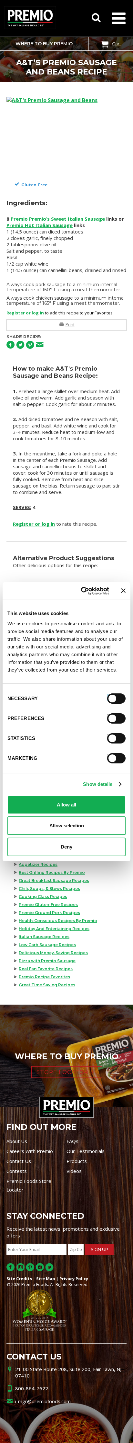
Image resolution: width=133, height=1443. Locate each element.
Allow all (66, 804)
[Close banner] (123, 590)
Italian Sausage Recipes (44, 936)
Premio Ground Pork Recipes (49, 912)
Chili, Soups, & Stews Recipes (49, 888)
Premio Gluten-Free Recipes (48, 904)
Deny (66, 846)
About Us (16, 1141)
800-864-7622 (31, 1388)
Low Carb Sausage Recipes (47, 944)
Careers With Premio (29, 1151)
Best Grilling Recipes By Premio (52, 872)
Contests (16, 1171)
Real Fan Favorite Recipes (46, 968)
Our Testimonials (85, 1151)
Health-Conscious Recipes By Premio (58, 920)
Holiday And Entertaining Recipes (54, 928)
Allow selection (66, 825)
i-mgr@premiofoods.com (43, 1401)
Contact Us (18, 1161)
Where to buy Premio (44, 44)
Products (76, 1161)
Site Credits (19, 1278)
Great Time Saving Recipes (47, 984)
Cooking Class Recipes (43, 896)
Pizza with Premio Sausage (47, 960)
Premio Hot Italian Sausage (39, 225)
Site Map (45, 1278)
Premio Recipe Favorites (44, 976)
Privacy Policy (73, 1278)
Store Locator (62, 1072)
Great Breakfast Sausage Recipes (54, 880)
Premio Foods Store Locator (28, 1185)
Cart (116, 44)
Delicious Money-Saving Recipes (53, 952)
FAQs (72, 1141)
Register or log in (25, 313)
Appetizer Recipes (38, 864)
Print (70, 325)
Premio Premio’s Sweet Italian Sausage (58, 219)
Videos (74, 1171)
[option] (66, 136)
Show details (97, 784)
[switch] (113, 717)
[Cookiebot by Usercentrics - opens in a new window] (82, 591)
